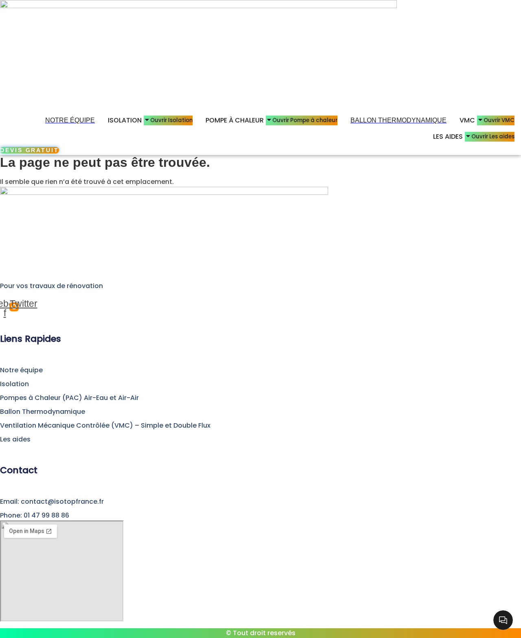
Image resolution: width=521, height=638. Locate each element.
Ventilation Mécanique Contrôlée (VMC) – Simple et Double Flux (105, 425)
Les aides (15, 439)
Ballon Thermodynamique (42, 411)
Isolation (14, 384)
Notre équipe (21, 370)
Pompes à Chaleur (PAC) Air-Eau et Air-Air (69, 397)
